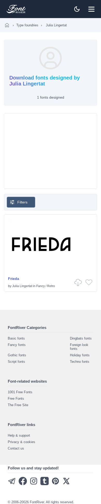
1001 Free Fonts (20, 392)
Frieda (13, 279)
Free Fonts (16, 398)
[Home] (7, 25)
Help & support (19, 435)
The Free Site (18, 405)
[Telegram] (12, 484)
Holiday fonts (80, 355)
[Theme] (77, 9)
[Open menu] (91, 9)
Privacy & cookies (21, 442)
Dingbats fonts (81, 338)
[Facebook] (23, 484)
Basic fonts (16, 338)
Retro (51, 286)
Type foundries (27, 25)
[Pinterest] (55, 484)
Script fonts (16, 362)
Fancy (40, 286)
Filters (22, 202)
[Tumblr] (44, 484)
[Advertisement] (50, 151)
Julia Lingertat (22, 286)
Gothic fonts (17, 355)
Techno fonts (79, 362)
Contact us (16, 448)
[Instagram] (34, 484)
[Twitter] (66, 484)
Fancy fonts (17, 345)
